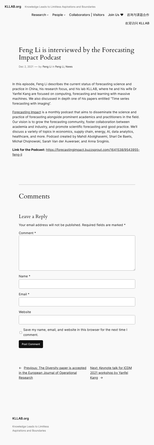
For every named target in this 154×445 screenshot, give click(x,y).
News (69, 66)
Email (24, 294)
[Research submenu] (48, 15)
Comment (27, 233)
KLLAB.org (13, 6)
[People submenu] (65, 15)
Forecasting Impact (26, 112)
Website (25, 312)
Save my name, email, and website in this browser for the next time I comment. (75, 332)
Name (24, 276)
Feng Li (47, 66)
